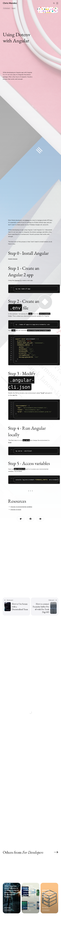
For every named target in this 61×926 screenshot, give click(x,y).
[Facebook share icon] (30, 519)
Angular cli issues (15, 509)
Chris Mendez (10, 3)
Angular (13, 8)
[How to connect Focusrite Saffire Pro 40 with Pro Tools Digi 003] (44, 606)
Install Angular (12, 259)
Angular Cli (18, 280)
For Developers (6, 8)
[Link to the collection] (54, 852)
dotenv (27, 220)
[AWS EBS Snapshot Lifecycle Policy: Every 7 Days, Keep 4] (49, 898)
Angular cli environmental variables (21, 507)
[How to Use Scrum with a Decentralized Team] (16, 606)
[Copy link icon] (40, 519)
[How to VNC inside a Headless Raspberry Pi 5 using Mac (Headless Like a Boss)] (30, 898)
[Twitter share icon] (20, 519)
